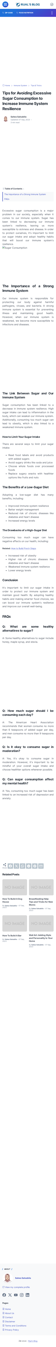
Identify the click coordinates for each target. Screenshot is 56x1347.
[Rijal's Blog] (28, 4)
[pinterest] (34, 866)
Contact (8, 1317)
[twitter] (16, 866)
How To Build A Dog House (12, 900)
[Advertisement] (28, 50)
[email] (41, 866)
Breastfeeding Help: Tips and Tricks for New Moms (41, 902)
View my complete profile (17, 1287)
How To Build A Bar (12, 935)
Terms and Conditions (15, 1325)
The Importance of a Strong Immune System (25, 194)
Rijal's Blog (32, 1341)
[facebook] (10, 866)
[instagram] (21, 1295)
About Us (9, 1313)
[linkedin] (27, 1295)
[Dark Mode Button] (52, 4)
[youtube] (16, 1295)
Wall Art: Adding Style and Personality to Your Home (41, 938)
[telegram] (28, 866)
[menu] (5, 4)
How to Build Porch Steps (23, 548)
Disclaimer (9, 1321)
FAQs (6, 199)
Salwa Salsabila (23, 1278)
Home (7, 1309)
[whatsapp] (22, 866)
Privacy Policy (11, 1330)
